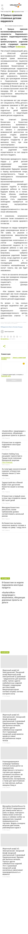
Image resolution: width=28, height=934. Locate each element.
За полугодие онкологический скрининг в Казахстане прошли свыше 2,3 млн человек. (14, 472)
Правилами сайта (6, 376)
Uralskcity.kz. (21, 47)
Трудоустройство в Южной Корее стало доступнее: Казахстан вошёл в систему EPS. (13, 485)
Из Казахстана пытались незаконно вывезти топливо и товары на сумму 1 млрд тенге (14, 525)
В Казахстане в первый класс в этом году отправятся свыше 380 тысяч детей (14, 498)
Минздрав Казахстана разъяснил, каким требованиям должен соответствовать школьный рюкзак (13, 511)
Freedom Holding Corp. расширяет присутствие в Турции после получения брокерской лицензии (12, 457)
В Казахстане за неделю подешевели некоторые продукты (11, 444)
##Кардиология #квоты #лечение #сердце (12, 327)
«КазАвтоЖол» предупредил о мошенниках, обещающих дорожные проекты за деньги (13, 433)
